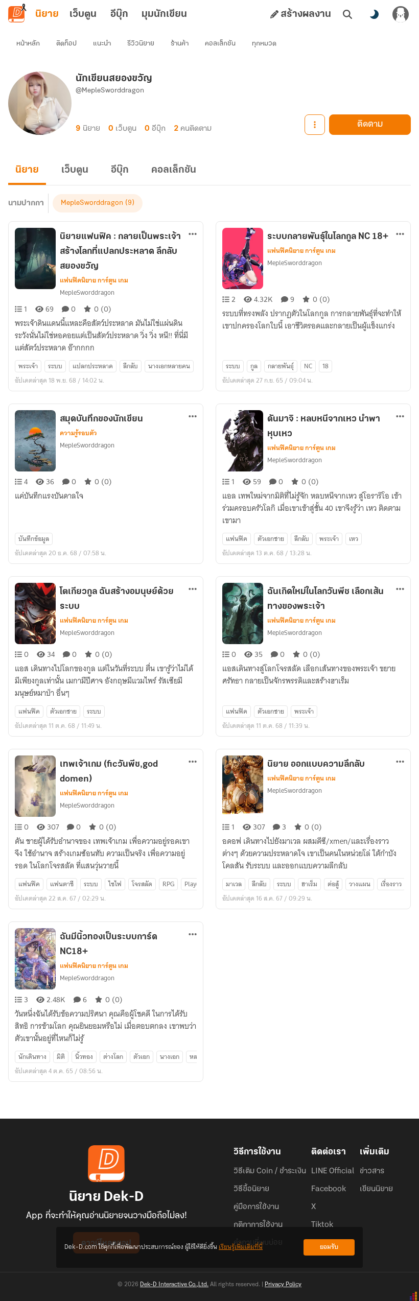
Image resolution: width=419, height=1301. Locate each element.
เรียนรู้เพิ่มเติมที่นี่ (241, 1247)
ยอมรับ (329, 1247)
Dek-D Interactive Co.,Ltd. (174, 1285)
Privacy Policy (283, 1285)
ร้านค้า (180, 44)
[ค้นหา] (347, 14)
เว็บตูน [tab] (83, 14)
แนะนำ (102, 44)
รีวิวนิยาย (140, 44)
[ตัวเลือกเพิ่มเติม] (315, 124)
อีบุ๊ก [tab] (119, 14)
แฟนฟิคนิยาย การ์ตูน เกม (94, 280)
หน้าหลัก (28, 44)
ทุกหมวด (264, 44)
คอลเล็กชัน (220, 44)
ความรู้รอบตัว (78, 433)
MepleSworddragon (92, 203)
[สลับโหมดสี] (374, 14)
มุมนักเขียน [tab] (164, 14)
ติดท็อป (66, 44)
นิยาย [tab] (47, 14)
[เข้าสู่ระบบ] (400, 14)
